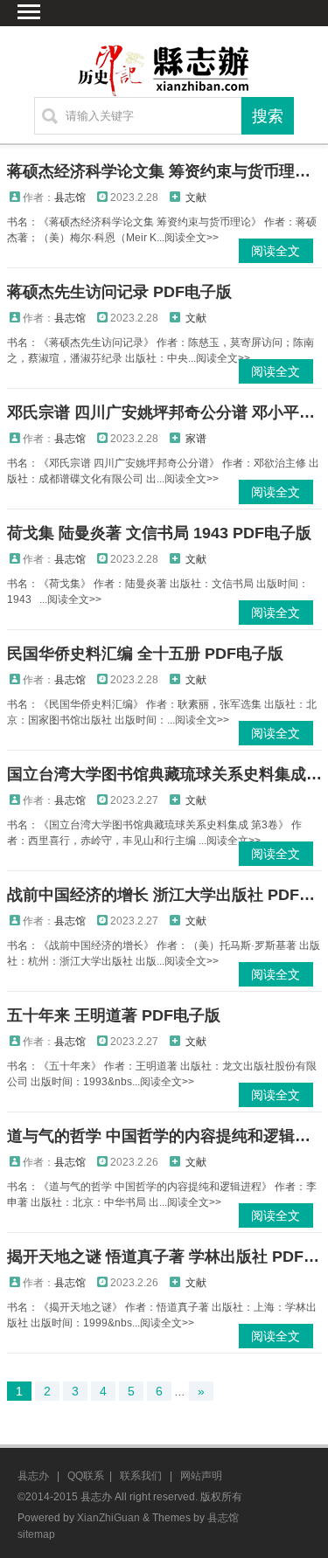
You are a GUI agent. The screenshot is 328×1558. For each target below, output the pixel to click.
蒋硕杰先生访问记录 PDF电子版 (119, 292)
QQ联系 (85, 1476)
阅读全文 (275, 251)
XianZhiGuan (108, 1518)
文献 (195, 197)
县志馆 (70, 197)
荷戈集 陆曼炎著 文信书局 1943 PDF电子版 (159, 533)
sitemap (36, 1534)
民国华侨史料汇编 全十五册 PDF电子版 (145, 653)
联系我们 (141, 1476)
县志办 (33, 1476)
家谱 (195, 439)
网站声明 (201, 1476)
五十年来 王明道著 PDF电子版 (113, 1015)
